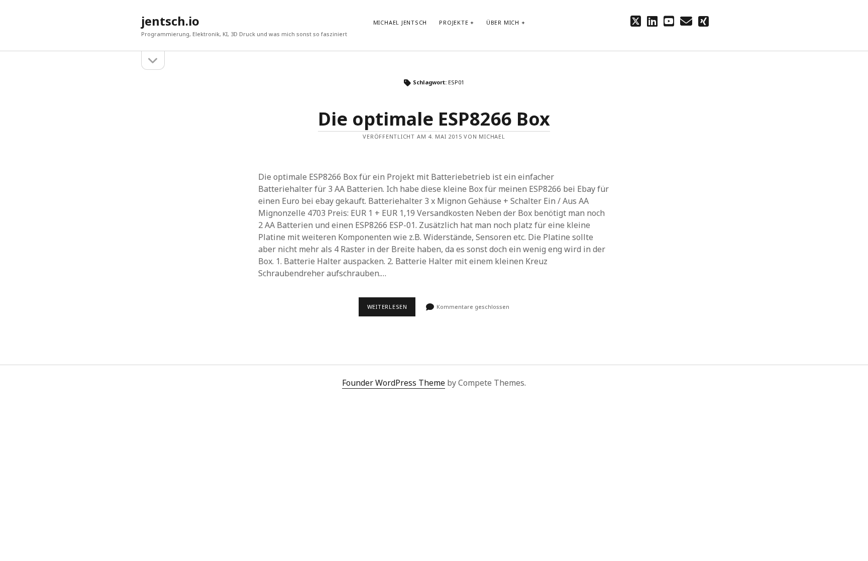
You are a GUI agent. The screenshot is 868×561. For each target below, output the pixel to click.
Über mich (502, 22)
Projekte (453, 22)
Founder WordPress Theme (393, 382)
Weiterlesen (391, 309)
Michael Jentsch (400, 22)
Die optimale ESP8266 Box (434, 118)
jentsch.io (170, 21)
